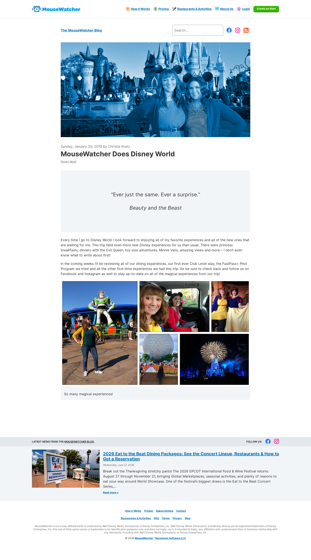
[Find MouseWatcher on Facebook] (229, 30)
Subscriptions (164, 510)
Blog (187, 518)
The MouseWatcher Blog (81, 30)
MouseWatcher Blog (79, 441)
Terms (166, 518)
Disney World (68, 161)
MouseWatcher (144, 538)
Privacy (177, 518)
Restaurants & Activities (136, 518)
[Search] (215, 30)
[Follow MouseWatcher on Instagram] (237, 30)
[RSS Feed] (246, 30)
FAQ (156, 518)
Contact (181, 510)
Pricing (148, 510)
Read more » (111, 492)
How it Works (133, 510)
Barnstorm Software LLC (170, 538)
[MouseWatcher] (56, 9)
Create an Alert (266, 8)
